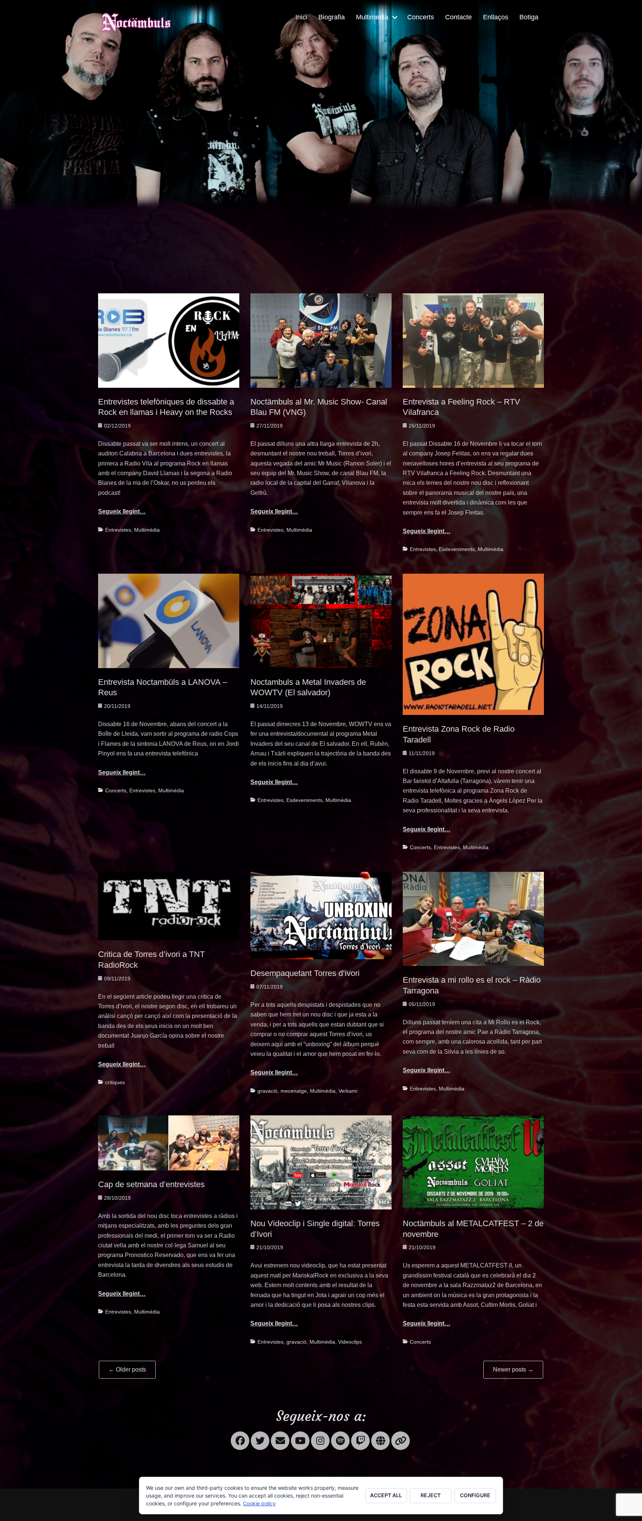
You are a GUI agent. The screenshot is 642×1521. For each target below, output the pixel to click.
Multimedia (372, 17)
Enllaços (495, 17)
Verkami (347, 1091)
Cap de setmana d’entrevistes (151, 1184)
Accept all (386, 1495)
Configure (475, 1495)
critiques (115, 1082)
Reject (431, 1495)
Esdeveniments (457, 549)
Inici (301, 17)
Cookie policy (259, 1503)
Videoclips (350, 1342)
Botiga (528, 17)
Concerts (420, 17)
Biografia (331, 17)
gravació (267, 1091)
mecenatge (294, 1091)
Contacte (458, 17)
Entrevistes (118, 530)
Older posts (127, 1369)
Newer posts (513, 1369)
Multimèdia (147, 530)
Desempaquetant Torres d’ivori (305, 973)
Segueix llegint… (122, 511)
